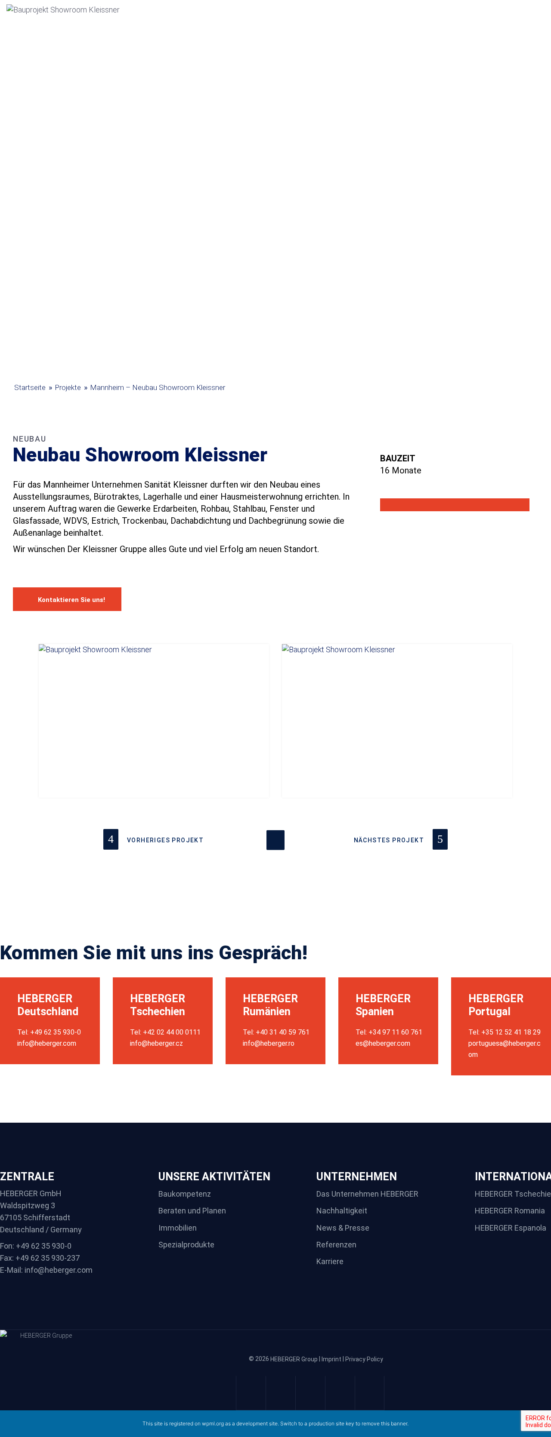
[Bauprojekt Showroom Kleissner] (154, 721)
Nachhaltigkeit (325, 21)
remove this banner (384, 1423)
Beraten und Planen (192, 1211)
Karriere (380, 21)
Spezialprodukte (186, 1244)
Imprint (331, 1359)
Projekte (269, 21)
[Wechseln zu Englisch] (528, 9)
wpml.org (213, 1423)
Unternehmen (214, 21)
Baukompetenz (184, 1193)
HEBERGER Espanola (510, 1227)
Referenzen (336, 1244)
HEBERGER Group (294, 1359)
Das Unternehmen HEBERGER (367, 1193)
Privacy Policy (364, 1359)
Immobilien (177, 1227)
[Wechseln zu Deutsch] (511, 9)
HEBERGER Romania (510, 1211)
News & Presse (342, 1227)
